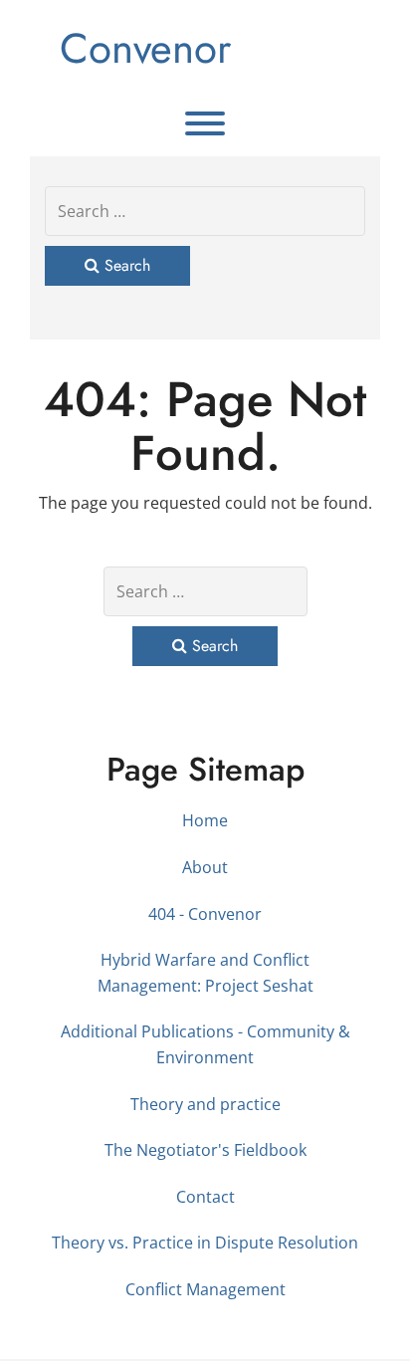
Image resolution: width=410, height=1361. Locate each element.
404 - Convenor (205, 914)
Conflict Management (205, 1289)
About (205, 867)
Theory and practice (205, 1104)
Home (205, 820)
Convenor (145, 48)
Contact (205, 1197)
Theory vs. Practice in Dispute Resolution (205, 1242)
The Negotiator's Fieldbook (205, 1150)
